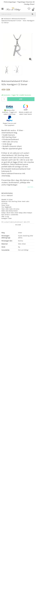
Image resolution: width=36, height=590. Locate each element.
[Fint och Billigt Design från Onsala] (13, 9)
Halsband (7, 19)
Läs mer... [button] (31, 187)
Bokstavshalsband (18, 19)
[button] (29, 8)
